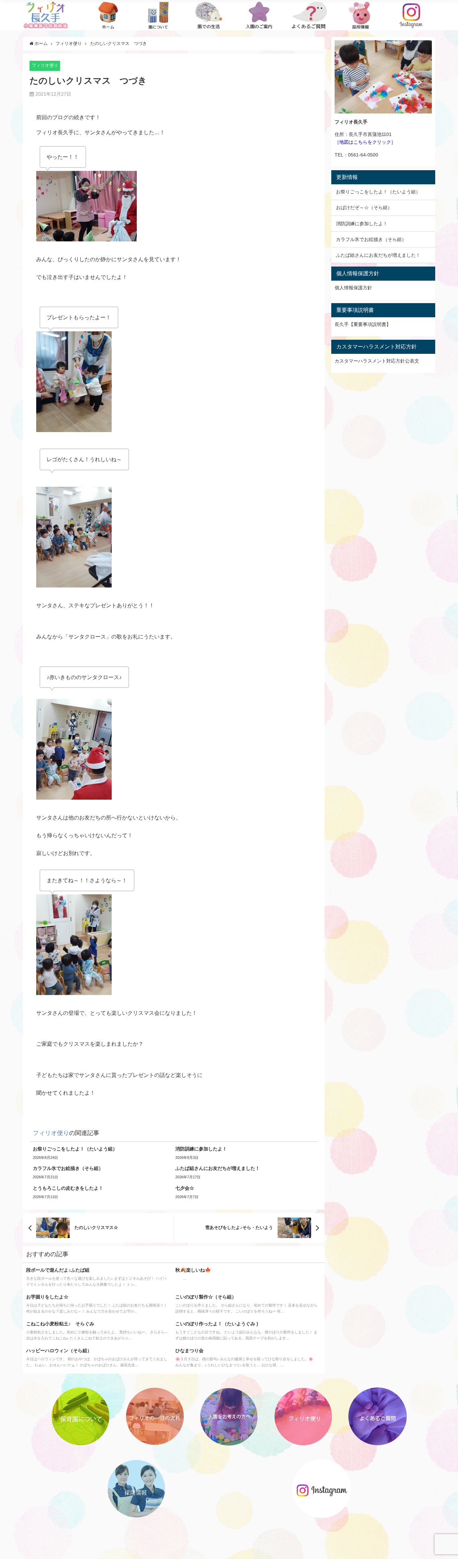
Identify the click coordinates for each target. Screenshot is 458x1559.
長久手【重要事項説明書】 (363, 324)
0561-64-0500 (363, 154)
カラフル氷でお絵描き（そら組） (371, 239)
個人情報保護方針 (353, 287)
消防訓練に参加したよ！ (362, 223)
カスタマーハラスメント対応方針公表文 (377, 361)
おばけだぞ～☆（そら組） (364, 207)
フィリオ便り (45, 65)
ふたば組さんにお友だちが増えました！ (378, 255)
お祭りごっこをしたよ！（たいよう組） (378, 191)
